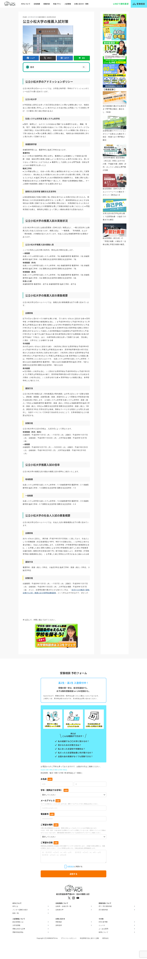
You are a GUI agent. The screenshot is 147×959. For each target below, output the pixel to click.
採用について (103, 932)
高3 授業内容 (103, 910)
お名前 (46, 779)
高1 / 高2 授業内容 (105, 906)
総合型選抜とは (17, 922)
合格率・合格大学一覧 (63, 906)
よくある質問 (103, 929)
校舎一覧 (15, 913)
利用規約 (70, 866)
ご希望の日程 (49, 842)
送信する (73, 873)
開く (84, 67)
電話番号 (47, 813)
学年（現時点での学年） (54, 790)
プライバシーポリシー (69, 938)
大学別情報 (16, 925)
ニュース (102, 925)
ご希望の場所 (49, 824)
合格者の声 (59, 910)
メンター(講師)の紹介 (20, 910)
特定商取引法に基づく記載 (89, 938)
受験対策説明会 (17, 932)
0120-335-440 (47, 769)
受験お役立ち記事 (18, 929)
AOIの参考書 (103, 922)
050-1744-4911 (60, 769)
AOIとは (15, 906)
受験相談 (59, 922)
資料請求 (59, 925)
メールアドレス (50, 800)
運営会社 (105, 938)
